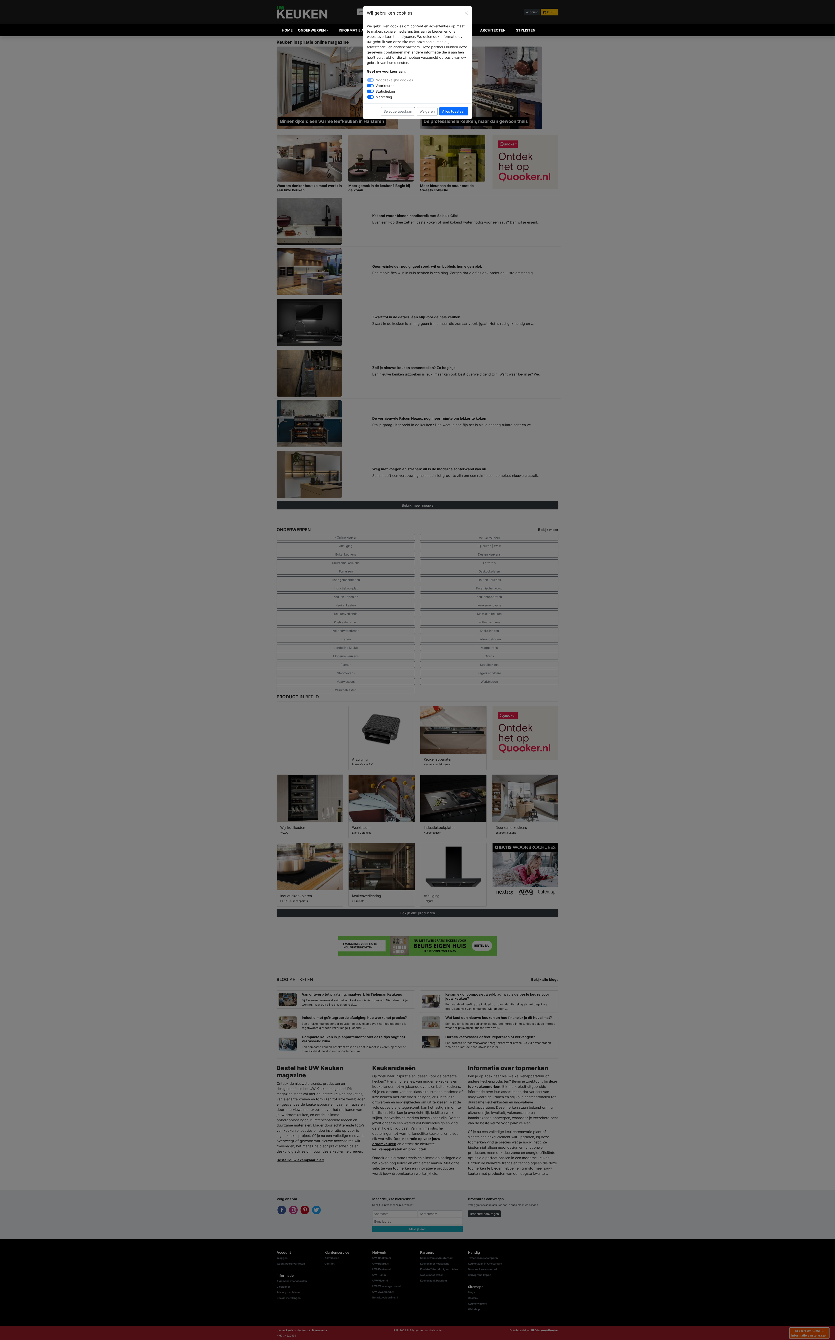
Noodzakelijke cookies (394, 80)
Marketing (384, 97)
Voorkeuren (385, 85)
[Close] (466, 13)
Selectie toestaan (398, 111)
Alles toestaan (453, 111)
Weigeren (427, 111)
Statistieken (385, 91)
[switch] (370, 85)
